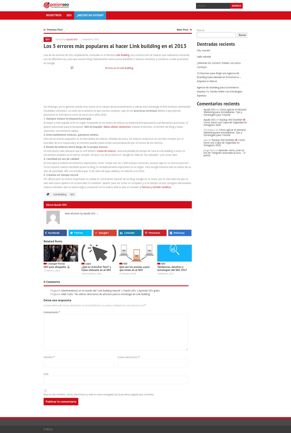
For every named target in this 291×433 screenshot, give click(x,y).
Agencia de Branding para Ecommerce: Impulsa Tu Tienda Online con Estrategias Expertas (219, 91)
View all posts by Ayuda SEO (82, 213)
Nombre (49, 357)
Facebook (54, 232)
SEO (69, 15)
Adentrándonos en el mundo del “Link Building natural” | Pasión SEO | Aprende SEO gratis (110, 290)
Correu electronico (129, 357)
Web (46, 374)
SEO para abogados (55, 267)
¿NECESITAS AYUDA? (90, 15)
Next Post (182, 29)
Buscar (200, 30)
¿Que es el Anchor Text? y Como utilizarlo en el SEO (96, 268)
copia (88, 263)
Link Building (122, 55)
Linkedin (129, 232)
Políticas (48, 429)
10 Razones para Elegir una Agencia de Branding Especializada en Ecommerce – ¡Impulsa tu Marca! (219, 77)
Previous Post (55, 29)
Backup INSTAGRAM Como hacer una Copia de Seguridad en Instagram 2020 (225, 122)
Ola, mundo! (203, 50)
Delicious (179, 232)
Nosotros (53, 15)
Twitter (78, 232)
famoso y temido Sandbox (156, 187)
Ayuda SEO (72, 39)
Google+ (104, 232)
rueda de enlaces (107, 150)
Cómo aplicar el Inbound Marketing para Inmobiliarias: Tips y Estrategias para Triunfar (225, 112)
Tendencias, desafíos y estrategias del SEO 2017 (172, 268)
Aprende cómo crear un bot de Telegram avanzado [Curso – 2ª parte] (225, 153)
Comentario (52, 312)
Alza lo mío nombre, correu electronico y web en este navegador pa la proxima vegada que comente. (99, 394)
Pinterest (154, 232)
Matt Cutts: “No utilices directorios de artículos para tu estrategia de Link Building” (106, 294)
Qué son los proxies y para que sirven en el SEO (134, 268)
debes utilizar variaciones (117, 126)
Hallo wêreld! (204, 56)
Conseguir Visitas (56, 263)
